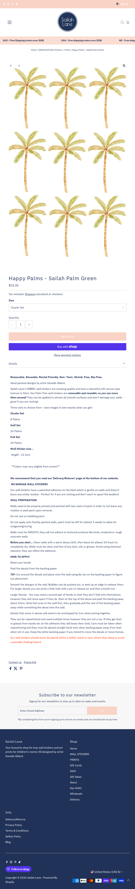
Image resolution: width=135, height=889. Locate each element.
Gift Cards (76, 765)
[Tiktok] (16, 4)
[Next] (19, 65)
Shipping (30, 294)
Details (13, 363)
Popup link (30, 662)
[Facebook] (4, 4)
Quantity (14, 317)
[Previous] (10, 65)
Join (102, 710)
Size (11, 300)
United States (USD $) (107, 871)
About (73, 782)
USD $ (124, 4)
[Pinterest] (12, 4)
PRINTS (74, 759)
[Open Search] (122, 22)
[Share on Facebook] (11, 669)
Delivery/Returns (15, 819)
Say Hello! (76, 788)
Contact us (15, 662)
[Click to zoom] (124, 66)
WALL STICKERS (79, 754)
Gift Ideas (76, 776)
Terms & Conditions (17, 830)
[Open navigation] (20, 22)
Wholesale (76, 793)
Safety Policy (13, 836)
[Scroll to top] (128, 880)
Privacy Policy (13, 825)
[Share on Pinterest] (21, 669)
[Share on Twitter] (16, 669)
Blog (8, 842)
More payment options (67, 355)
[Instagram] (8, 4)
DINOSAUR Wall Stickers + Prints (54, 50)
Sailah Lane (34, 877)
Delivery (75, 799)
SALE (73, 771)
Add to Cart (67, 336)
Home (34, 50)
